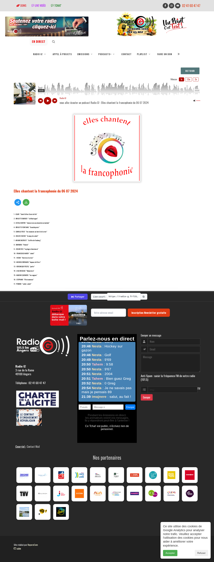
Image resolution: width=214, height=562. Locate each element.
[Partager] (17, 202)
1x (181, 79)
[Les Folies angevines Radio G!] (190, 493)
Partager (77, 296)
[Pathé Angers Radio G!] (42, 512)
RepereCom (33, 544)
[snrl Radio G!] (134, 475)
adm (18, 548)
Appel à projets (62, 54)
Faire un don (164, 54)
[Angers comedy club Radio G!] (61, 512)
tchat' (57, 6)
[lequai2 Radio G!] (171, 475)
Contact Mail (33, 447)
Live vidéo (40, 6)
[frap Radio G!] (153, 475)
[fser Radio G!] (116, 475)
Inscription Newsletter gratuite (148, 312)
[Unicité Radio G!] (79, 493)
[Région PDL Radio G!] (79, 475)
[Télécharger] (26, 202)
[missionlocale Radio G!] (116, 493)
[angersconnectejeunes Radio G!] (61, 493)
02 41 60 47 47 (191, 5)
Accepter (170, 553)
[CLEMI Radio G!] (171, 493)
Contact (126, 54)
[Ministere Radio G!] (98, 475)
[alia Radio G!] (98, 493)
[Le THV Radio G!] (24, 493)
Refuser (201, 553)
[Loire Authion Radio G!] (24, 512)
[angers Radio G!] (61, 475)
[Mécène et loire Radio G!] (42, 475)
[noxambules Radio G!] (134, 493)
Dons (23, 6)
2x (196, 79)
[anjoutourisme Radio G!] (153, 493)
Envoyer (146, 397)
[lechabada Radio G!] (190, 475)
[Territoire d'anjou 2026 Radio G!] (24, 475)
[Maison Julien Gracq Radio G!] (42, 493)
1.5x (188, 79)
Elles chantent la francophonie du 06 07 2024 (46, 190)
